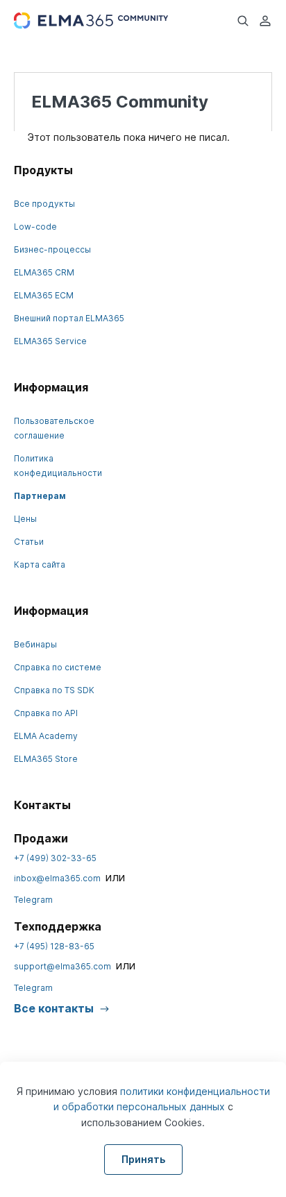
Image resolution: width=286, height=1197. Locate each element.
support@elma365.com (62, 966)
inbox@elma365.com (57, 878)
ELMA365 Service (50, 341)
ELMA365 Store (46, 759)
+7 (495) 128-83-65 (54, 946)
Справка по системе (57, 667)
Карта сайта (39, 564)
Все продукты (44, 203)
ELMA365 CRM (44, 272)
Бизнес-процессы (52, 249)
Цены (25, 518)
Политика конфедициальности (58, 465)
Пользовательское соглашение (54, 428)
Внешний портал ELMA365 (69, 318)
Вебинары (35, 644)
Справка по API (46, 713)
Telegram (33, 899)
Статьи (29, 541)
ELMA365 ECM (44, 295)
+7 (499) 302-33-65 (55, 858)
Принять (143, 1159)
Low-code (35, 226)
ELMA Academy (46, 736)
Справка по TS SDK (54, 690)
